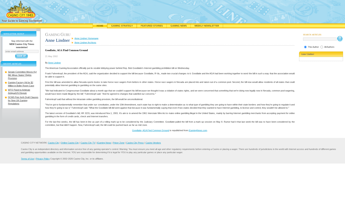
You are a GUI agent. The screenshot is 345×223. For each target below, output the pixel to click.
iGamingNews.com (198, 130)
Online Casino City (70, 143)
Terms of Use (27, 159)
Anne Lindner (54, 62)
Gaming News (179, 26)
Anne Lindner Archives (85, 42)
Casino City (53, 143)
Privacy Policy (43, 159)
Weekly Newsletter (206, 26)
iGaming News (104, 143)
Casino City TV (88, 143)
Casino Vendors (153, 143)
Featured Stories (152, 26)
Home (100, 26)
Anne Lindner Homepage (86, 38)
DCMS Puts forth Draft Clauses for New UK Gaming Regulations (23, 100)
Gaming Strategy (122, 26)
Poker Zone (118, 143)
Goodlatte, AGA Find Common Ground (150, 130)
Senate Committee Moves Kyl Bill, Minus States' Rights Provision (22, 75)
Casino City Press (135, 143)
